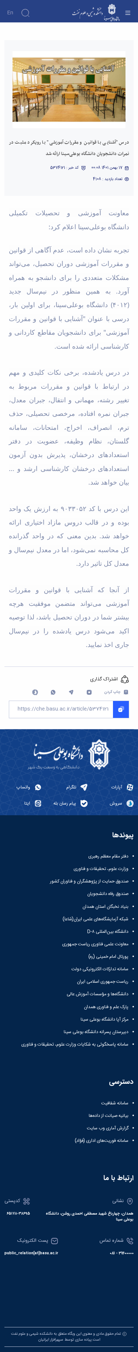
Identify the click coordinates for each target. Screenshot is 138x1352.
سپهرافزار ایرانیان (50, 1340)
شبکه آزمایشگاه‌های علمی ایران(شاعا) (95, 919)
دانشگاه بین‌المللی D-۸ (107, 931)
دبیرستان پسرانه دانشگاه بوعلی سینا (96, 1032)
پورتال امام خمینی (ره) (108, 956)
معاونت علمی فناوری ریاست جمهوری (95, 944)
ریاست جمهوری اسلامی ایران (102, 981)
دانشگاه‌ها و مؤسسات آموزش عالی (97, 994)
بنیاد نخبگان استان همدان (105, 906)
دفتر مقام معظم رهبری (108, 856)
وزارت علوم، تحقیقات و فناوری (101, 869)
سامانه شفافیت (114, 1103)
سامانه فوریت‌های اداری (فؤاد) (101, 1140)
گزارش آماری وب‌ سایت (107, 1128)
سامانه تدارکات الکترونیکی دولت (99, 969)
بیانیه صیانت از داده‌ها (108, 1115)
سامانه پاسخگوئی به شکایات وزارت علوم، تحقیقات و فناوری (74, 1044)
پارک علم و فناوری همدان (106, 1007)
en (10, 12)
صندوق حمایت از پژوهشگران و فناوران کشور (89, 881)
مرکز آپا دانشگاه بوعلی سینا (104, 1019)
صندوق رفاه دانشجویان (107, 894)
